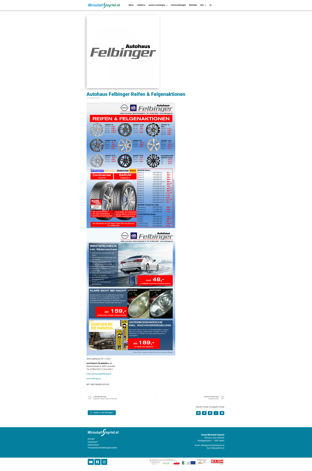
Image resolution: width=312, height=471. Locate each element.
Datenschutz (93, 445)
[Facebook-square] (97, 462)
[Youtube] (91, 462)
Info (202, 5)
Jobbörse (141, 5)
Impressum (92, 442)
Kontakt (91, 439)
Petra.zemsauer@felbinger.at (99, 374)
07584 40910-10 (217, 448)
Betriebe (193, 5)
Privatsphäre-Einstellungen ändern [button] (102, 448)
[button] (198, 413)
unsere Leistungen (157, 5)
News (131, 5)
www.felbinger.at (94, 378)
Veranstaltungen (178, 5)
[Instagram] (104, 462)
